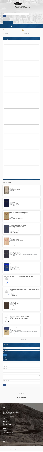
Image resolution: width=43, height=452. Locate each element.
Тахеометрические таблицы (14, 251)
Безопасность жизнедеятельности (8, 43)
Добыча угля (5, 100)
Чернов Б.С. (13, 240)
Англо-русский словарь (14, 218)
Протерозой (16, 206)
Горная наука (5, 68)
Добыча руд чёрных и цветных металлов (9, 95)
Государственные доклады (7, 70)
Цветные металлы (18, 334)
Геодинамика (5, 56)
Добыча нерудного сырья (7, 84)
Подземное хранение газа (7, 157)
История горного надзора (7, 114)
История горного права (6, 118)
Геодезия (12, 256)
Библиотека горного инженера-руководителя (9, 47)
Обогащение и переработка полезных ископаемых (10, 145)
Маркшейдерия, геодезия (7, 134)
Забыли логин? (5, 357)
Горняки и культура (6, 77)
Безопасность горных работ (7, 41)
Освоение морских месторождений (8, 150)
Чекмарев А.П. (14, 304)
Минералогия (5, 141)
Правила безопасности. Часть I (15, 315)
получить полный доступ (8, 22)
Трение (19, 269)
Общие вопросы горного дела (7, 146)
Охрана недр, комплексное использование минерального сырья (11, 152)
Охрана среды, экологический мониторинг (9, 155)
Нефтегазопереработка (6, 143)
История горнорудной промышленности (8, 121)
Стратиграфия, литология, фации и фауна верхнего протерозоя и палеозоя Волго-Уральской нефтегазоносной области (23, 200)
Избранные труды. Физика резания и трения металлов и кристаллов (22, 263)
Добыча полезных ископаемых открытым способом (10, 91)
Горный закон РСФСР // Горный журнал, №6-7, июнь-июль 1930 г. (21, 276)
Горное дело (5, 109)
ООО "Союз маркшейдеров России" (8, 433)
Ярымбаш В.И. (19, 253)
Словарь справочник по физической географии (17, 225)
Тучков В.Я (13, 190)
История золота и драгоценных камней (8, 123)
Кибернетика (22, 192)
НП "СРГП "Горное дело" (7, 432)
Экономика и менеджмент (7, 177)
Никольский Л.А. (14, 330)
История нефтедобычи (6, 127)
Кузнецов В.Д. (14, 266)
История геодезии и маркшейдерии (8, 111)
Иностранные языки (27, 213)
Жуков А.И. (21, 240)
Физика (12, 269)
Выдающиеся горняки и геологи (7, 107)
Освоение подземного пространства (8, 148)
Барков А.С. (13, 227)
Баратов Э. (15, 305)
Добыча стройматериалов (7, 98)
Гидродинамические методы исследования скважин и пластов (20, 238)
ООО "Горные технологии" (7, 435)
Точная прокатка (12, 302)
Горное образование (6, 72)
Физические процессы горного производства (9, 171)
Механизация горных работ (7, 139)
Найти (4, 385)
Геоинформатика (6, 57)
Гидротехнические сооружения (7, 66)
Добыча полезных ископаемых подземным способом (10, 93)
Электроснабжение (6, 173)
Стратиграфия (24, 206)
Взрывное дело (5, 52)
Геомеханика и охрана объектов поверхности (9, 61)
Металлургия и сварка (6, 136)
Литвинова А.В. (15, 214)
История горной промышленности (8, 120)
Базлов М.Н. (17, 240)
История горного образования (7, 116)
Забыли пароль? (5, 359)
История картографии (6, 125)
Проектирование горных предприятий (8, 161)
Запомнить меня (7, 352)
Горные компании (6, 75)
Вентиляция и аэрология (7, 50)
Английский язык (20, 218)
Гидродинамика (5, 63)
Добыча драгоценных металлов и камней (9, 82)
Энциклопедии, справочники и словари (8, 175)
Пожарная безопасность (6, 159)
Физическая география (14, 232)
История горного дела (6, 105)
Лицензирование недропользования (8, 132)
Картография (5, 130)
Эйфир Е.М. (19, 330)
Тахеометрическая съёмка (18, 256)
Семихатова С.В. (15, 203)
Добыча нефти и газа (6, 86)
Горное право (5, 73)
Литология (19, 206)
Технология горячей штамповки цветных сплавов (18, 327)
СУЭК (4, 166)
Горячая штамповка (24, 334)
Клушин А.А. (14, 293)
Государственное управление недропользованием (9, 79)
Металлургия (16, 269)
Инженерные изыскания (6, 104)
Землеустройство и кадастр (7, 102)
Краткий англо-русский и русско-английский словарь (18, 212)
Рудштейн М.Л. (14, 253)
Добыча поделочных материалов (8, 88)
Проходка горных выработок (7, 162)
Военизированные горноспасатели (8, 54)
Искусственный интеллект (16, 189)
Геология (5, 59)
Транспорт (5, 168)
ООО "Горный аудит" (6, 437)
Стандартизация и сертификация (8, 164)
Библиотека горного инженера (7, 45)
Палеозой (27, 206)
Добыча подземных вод (6, 89)
